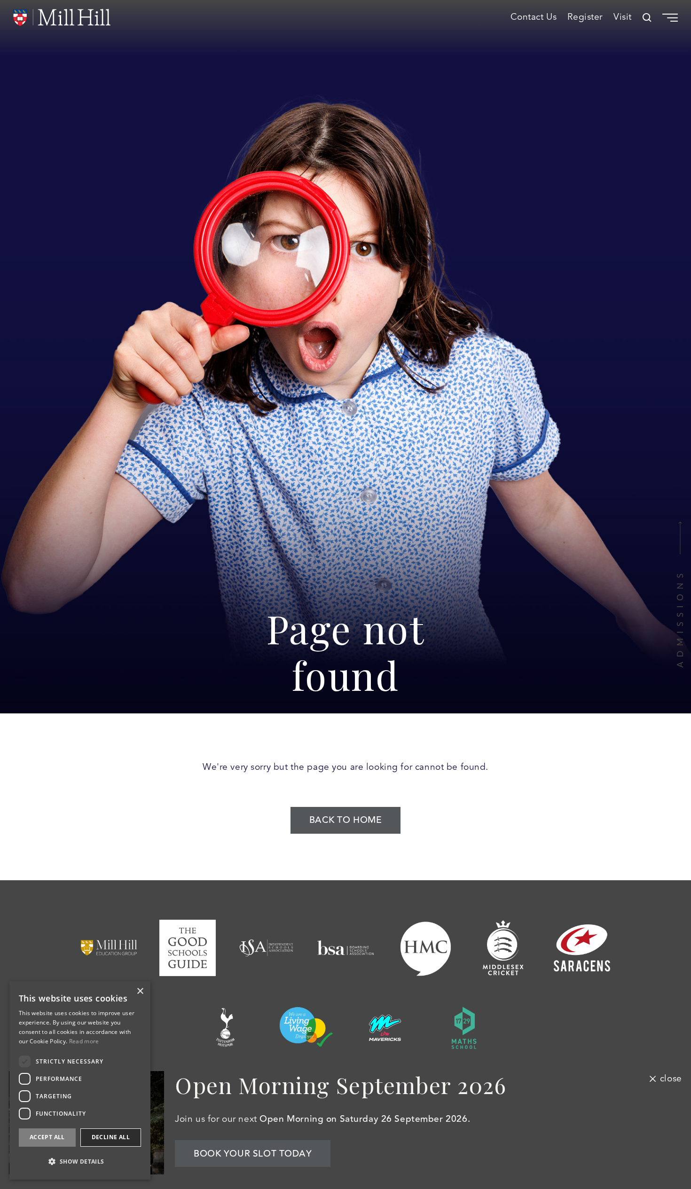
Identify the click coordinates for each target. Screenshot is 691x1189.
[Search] (647, 17)
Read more (84, 1041)
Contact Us (533, 17)
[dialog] (79, 1080)
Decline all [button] (111, 1137)
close (671, 1078)
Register (585, 17)
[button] (80, 1161)
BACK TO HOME (345, 820)
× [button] (139, 991)
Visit (622, 17)
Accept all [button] (47, 1137)
